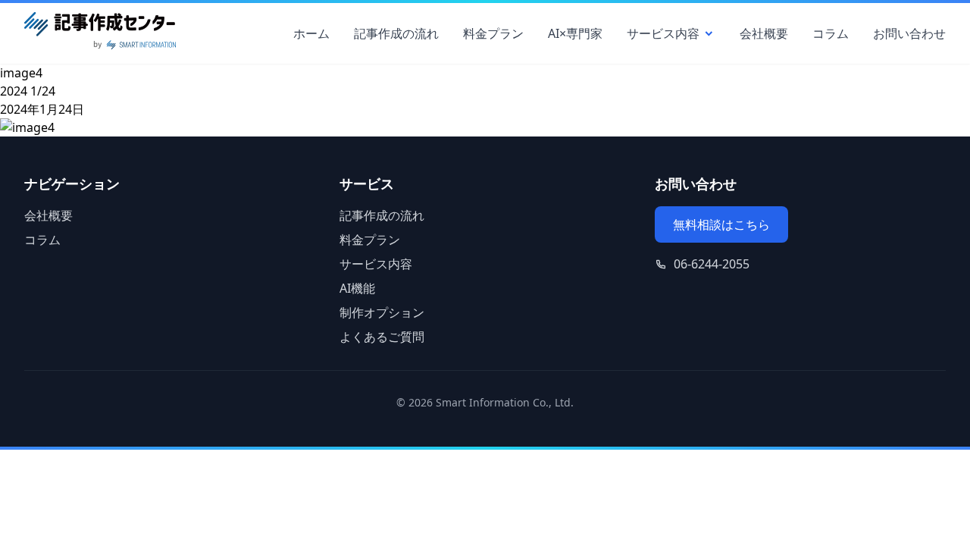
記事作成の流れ (396, 33)
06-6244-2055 (711, 264)
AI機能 (357, 288)
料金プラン (493, 33)
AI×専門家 (575, 33)
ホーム (311, 33)
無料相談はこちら (721, 224)
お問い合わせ (909, 33)
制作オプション (382, 312)
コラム (830, 33)
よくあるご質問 (382, 336)
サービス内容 (663, 33)
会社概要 (764, 33)
